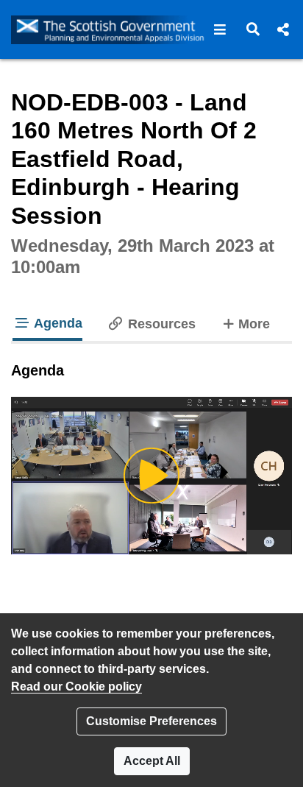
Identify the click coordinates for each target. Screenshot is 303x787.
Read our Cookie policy (76, 686)
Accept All (152, 761)
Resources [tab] (160, 324)
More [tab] (253, 323)
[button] (220, 29)
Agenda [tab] (56, 323)
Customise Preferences (151, 721)
